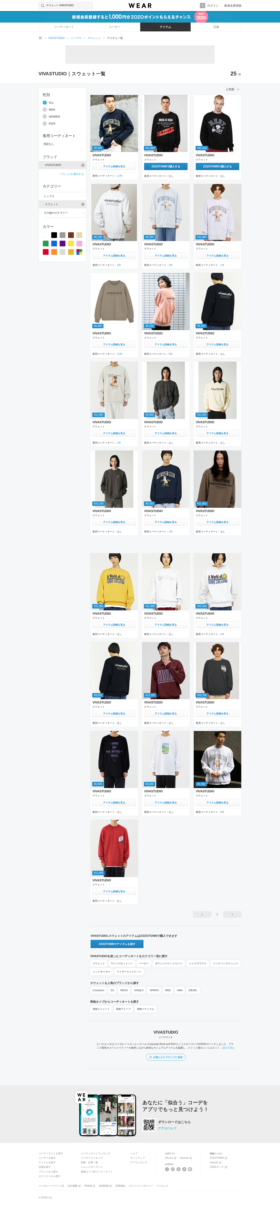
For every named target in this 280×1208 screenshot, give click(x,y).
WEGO (124, 990)
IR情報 (88, 1185)
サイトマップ (137, 1158)
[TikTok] (184, 1169)
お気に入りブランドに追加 (168, 1057)
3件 (171, 265)
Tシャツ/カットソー (122, 963)
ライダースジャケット (129, 971)
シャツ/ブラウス (198, 963)
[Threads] (178, 1169)
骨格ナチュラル (145, 1009)
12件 (119, 175)
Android (184, 1158)
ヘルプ (134, 1153)
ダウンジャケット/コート (169, 963)
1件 (222, 265)
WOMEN (54, 116)
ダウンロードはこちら (174, 1122)
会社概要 (72, 1185)
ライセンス (162, 1186)
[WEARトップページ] (40, 38)
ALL (51, 102)
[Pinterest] (190, 1169)
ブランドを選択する (72, 174)
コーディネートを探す (51, 1153)
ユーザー (114, 27)
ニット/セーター (101, 971)
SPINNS (154, 990)
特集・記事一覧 (89, 1162)
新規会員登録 (232, 5)
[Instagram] (173, 1169)
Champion (98, 990)
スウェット (99, 963)
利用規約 (120, 1186)
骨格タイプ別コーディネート (97, 1171)
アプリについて (167, 1128)
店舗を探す (45, 1167)
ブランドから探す (48, 1171)
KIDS (52, 123)
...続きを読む (228, 1047)
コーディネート (64, 27)
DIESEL (193, 990)
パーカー (144, 963)
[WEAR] (140, 5)
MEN (52, 109)
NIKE (168, 990)
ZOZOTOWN (217, 1158)
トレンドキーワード (92, 1167)
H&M (179, 990)
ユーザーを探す (47, 1158)
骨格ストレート (101, 1009)
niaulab (214, 1162)
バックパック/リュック (225, 963)
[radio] (46, 235)
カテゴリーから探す (50, 1176)
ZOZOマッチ (217, 1167)
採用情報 (104, 1185)
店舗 (216, 27)
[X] (167, 1169)
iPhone (169, 1158)
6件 (119, 265)
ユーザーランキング (92, 1158)
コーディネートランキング (95, 1153)
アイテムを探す (47, 1162)
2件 (222, 634)
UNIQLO (138, 990)
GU (112, 990)
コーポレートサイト (50, 1185)
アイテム (165, 27)
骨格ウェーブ (123, 1009)
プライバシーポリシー (141, 1186)
